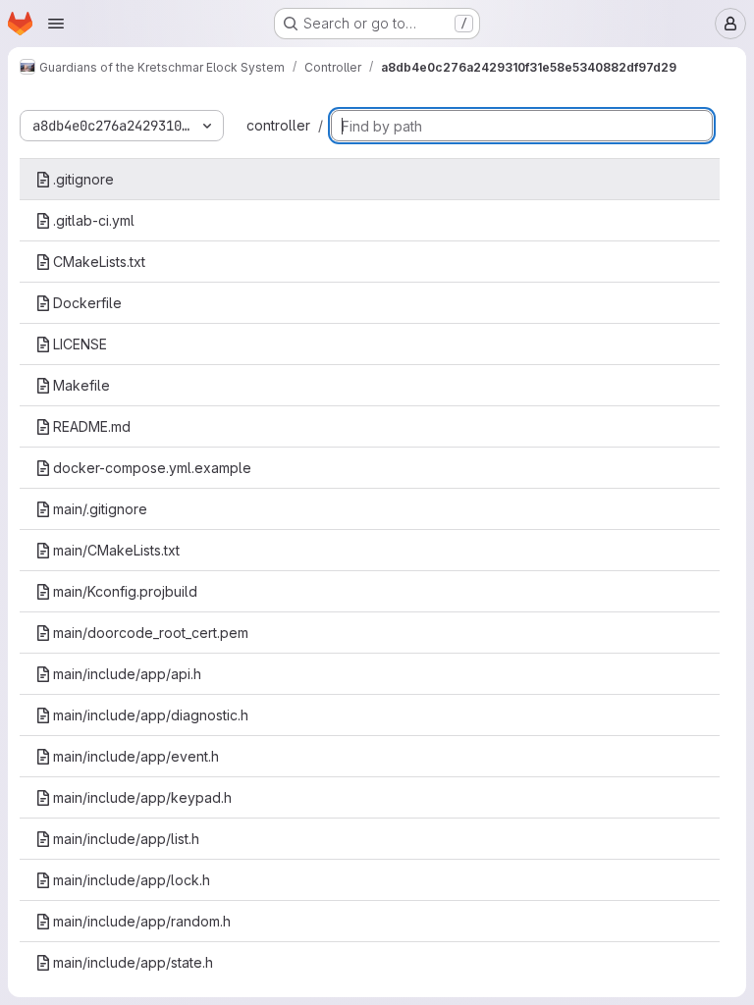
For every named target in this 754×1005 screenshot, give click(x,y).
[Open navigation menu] (56, 23)
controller (278, 125)
